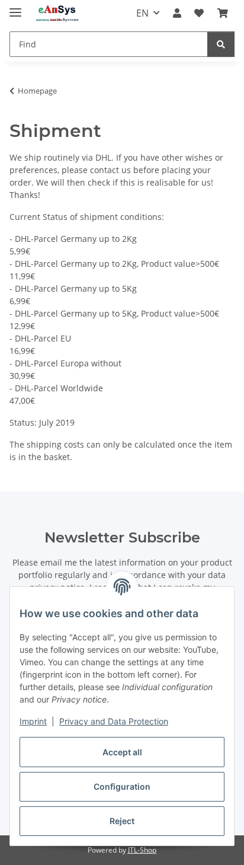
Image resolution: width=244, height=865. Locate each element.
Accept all (122, 752)
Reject (122, 821)
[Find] (221, 44)
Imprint (33, 721)
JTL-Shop (142, 850)
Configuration (122, 786)
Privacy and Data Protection (113, 721)
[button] (177, 13)
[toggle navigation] (15, 7)
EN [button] (142, 13)
